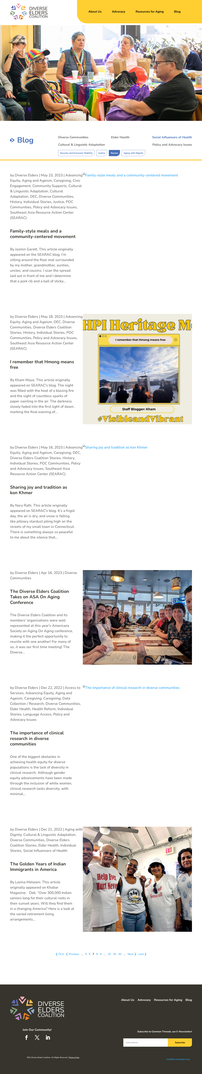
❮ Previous (72, 954)
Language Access (37, 714)
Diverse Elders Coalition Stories (35, 458)
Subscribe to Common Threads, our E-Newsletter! (164, 1031)
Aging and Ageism (37, 180)
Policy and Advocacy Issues (172, 145)
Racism (114, 153)
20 (109, 954)
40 (120, 954)
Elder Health (120, 137)
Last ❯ (142, 954)
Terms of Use (74, 1057)
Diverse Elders (26, 175)
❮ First (59, 954)
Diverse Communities (73, 137)
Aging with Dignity (133, 153)
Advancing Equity (39, 693)
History (16, 201)
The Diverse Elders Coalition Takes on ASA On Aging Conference (39, 597)
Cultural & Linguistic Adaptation (81, 145)
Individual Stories (37, 201)
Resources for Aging (150, 12)
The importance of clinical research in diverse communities (37, 738)
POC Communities (54, 463)
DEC (33, 196)
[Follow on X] (37, 1037)
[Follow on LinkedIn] (47, 1037)
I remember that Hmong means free (42, 365)
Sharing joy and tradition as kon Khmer (38, 490)
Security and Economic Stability (76, 153)
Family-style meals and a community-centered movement (43, 234)
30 (114, 954)
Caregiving (62, 180)
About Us (95, 12)
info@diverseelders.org (178, 1059)
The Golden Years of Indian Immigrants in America (38, 867)
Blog (177, 12)
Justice (101, 153)
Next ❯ (132, 954)
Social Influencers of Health (172, 137)
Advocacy (118, 12)
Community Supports (49, 185)
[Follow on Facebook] (26, 1037)
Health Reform (44, 709)
